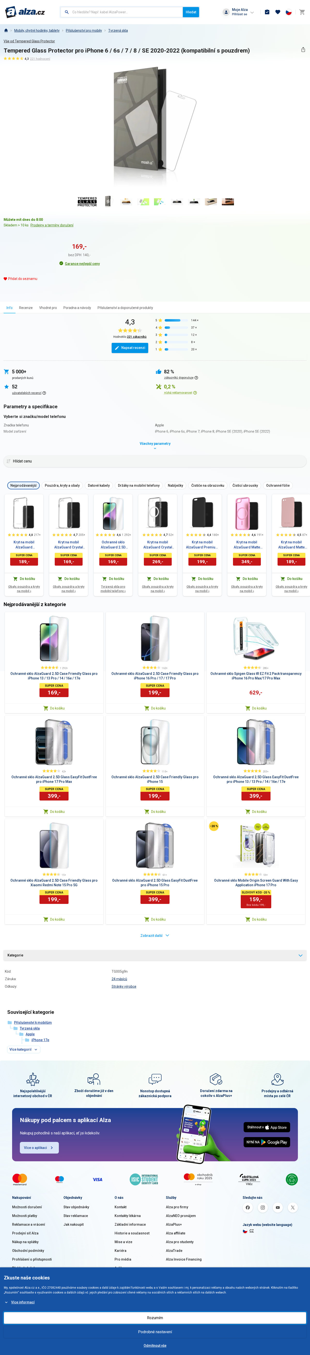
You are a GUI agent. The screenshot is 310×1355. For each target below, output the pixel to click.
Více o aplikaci (35, 1148)
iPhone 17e (40, 1040)
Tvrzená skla (118, 30)
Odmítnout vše (155, 1345)
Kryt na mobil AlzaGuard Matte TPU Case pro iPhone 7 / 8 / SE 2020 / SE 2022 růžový (291, 545)
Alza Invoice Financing (184, 1259)
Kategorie (15, 955)
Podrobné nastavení (155, 1332)
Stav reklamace (75, 1216)
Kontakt (120, 1207)
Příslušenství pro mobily (84, 30)
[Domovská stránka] (6, 30)
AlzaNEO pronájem (181, 1216)
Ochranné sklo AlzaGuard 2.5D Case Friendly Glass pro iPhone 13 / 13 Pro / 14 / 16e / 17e (113, 545)
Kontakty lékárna (128, 1216)
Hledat (191, 12)
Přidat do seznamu (22, 279)
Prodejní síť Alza (25, 1233)
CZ (251, 1231)
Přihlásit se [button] (239, 14)
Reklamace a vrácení (28, 1224)
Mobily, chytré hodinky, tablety (37, 30)
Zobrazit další (151, 936)
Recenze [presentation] (26, 308)
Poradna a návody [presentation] (77, 308)
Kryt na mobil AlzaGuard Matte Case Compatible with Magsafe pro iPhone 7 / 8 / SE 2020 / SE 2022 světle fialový (247, 545)
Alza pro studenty (180, 1242)
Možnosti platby (24, 1216)
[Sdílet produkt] (303, 49)
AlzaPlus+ (174, 1224)
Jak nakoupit (73, 1224)
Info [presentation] (10, 308)
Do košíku (57, 708)
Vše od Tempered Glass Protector (29, 41)
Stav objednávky (76, 1207)
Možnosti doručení (27, 1207)
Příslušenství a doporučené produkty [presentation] (125, 308)
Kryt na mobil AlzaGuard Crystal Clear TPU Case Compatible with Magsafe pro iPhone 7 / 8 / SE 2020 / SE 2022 (158, 545)
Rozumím (155, 1318)
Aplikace (121, 1268)
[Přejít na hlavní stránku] (25, 12)
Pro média (123, 1259)
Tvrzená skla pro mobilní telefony (113, 589)
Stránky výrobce (124, 986)
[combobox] (122, 12)
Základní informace (130, 1224)
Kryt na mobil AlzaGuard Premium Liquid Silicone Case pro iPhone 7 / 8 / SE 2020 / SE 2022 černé (202, 545)
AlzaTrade (174, 1251)
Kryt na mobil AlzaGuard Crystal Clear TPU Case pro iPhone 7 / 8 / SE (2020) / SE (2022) (68, 545)
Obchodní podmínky (28, 1251)
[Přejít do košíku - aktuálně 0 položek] (302, 12)
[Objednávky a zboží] (267, 12)
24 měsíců (119, 979)
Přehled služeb (24, 1268)
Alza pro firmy (177, 1207)
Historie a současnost (132, 1233)
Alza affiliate (175, 1233)
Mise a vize (123, 1242)
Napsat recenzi (133, 348)
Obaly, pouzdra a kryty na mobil (24, 589)
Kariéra (120, 1251)
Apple (30, 1034)
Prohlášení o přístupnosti (32, 1259)
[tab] (10, 307)
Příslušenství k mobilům (33, 1022)
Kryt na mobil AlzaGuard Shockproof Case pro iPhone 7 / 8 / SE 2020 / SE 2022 (24, 545)
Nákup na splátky (25, 1242)
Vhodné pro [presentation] (48, 308)
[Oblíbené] (278, 12)
